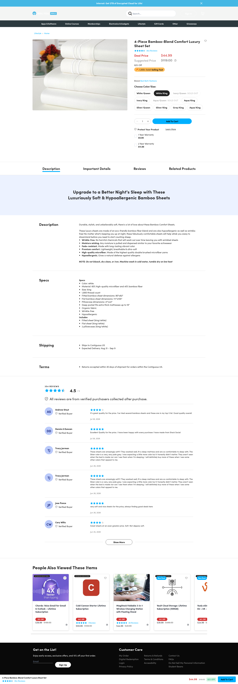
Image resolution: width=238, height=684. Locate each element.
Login (122, 662)
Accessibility (150, 662)
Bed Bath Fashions (148, 80)
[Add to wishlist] (205, 40)
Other (175, 23)
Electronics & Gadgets (119, 23)
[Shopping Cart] (202, 13)
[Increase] (148, 121)
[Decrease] (137, 121)
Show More (119, 542)
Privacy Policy (126, 666)
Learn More (171, 129)
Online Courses (72, 23)
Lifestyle (141, 23)
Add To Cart (172, 121)
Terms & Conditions (153, 659)
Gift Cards (159, 23)
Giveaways (192, 23)
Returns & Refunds (153, 655)
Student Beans (176, 666)
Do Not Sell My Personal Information (187, 662)
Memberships (94, 23)
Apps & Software (48, 23)
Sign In (188, 13)
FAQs (171, 659)
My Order (124, 655)
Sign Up (63, 664)
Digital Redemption (129, 659)
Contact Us (174, 655)
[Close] (201, 3)
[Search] (130, 13)
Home (46, 33)
